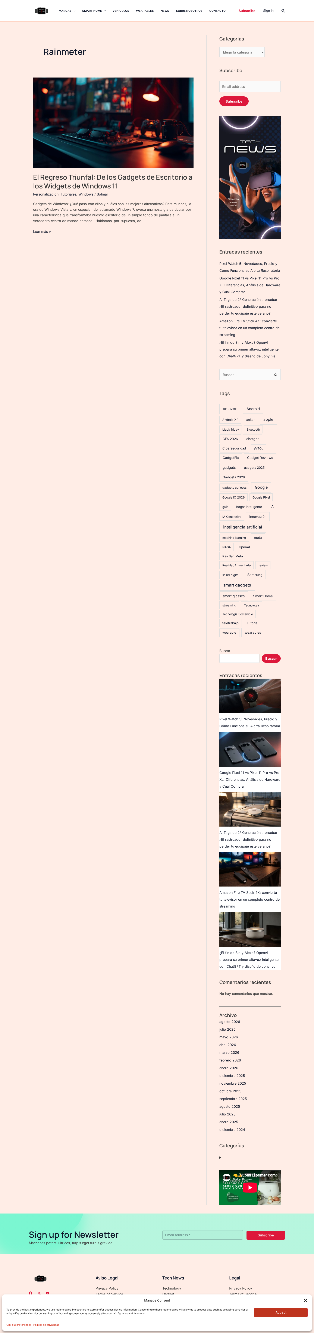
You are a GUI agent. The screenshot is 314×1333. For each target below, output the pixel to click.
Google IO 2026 (233, 497)
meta (258, 538)
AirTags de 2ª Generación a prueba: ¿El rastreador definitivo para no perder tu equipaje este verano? (248, 306)
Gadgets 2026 (234, 477)
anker (250, 420)
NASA (226, 547)
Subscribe (234, 101)
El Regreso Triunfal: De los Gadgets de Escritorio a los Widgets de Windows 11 (112, 181)
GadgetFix (231, 458)
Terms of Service (109, 1294)
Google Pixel (261, 497)
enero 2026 (228, 1068)
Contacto (217, 10)
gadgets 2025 (254, 468)
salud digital (230, 575)
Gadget (168, 1294)
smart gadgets (237, 585)
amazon (230, 408)
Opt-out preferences (18, 1324)
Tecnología (251, 605)
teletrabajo (230, 623)
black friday (230, 429)
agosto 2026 (229, 1022)
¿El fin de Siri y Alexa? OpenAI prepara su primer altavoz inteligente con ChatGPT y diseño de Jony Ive (249, 349)
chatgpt (252, 439)
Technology (171, 1288)
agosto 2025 (229, 1106)
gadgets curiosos (234, 487)
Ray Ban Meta (232, 556)
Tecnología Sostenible (237, 614)
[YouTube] (47, 1293)
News (165, 10)
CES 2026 (230, 439)
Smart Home (92, 10)
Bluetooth (253, 429)
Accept (281, 1312)
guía (225, 507)
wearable (229, 632)
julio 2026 (227, 1029)
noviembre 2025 (232, 1083)
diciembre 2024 (232, 1129)
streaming (229, 605)
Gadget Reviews (260, 458)
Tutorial (252, 623)
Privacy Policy (107, 1288)
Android (253, 409)
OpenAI (244, 547)
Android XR (230, 419)
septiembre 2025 (233, 1099)
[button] (305, 1300)
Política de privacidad (46, 1324)
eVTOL (258, 448)
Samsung (255, 575)
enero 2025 (228, 1122)
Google (261, 487)
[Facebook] (30, 1293)
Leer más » (42, 231)
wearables (253, 632)
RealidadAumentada (236, 565)
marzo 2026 (229, 1052)
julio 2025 (227, 1114)
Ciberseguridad (234, 448)
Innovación (257, 517)
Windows (85, 194)
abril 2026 (227, 1045)
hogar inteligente (249, 507)
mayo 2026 (228, 1037)
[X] (39, 1293)
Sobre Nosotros (189, 10)
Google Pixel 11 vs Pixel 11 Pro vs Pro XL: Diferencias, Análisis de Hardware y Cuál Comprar (249, 285)
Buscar (224, 651)
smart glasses (234, 596)
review (263, 565)
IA (272, 507)
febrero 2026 (230, 1060)
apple (268, 419)
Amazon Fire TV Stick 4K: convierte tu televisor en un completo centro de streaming (249, 328)
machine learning (234, 537)
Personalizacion (46, 194)
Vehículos (121, 10)
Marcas (65, 10)
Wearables (145, 10)
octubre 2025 (230, 1091)
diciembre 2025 (232, 1075)
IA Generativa (231, 516)
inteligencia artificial (242, 527)
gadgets (229, 467)
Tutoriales (68, 194)
